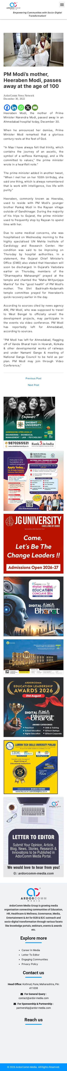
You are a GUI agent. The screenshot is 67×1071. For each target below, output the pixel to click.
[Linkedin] (14, 107)
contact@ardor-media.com (34, 998)
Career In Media (31, 950)
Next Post (33, 385)
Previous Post (33, 378)
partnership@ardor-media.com (33, 1007)
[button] (62, 4)
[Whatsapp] (21, 107)
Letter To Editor (30, 954)
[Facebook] (7, 107)
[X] (28, 107)
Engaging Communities (35, 959)
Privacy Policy (30, 964)
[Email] (35, 107)
